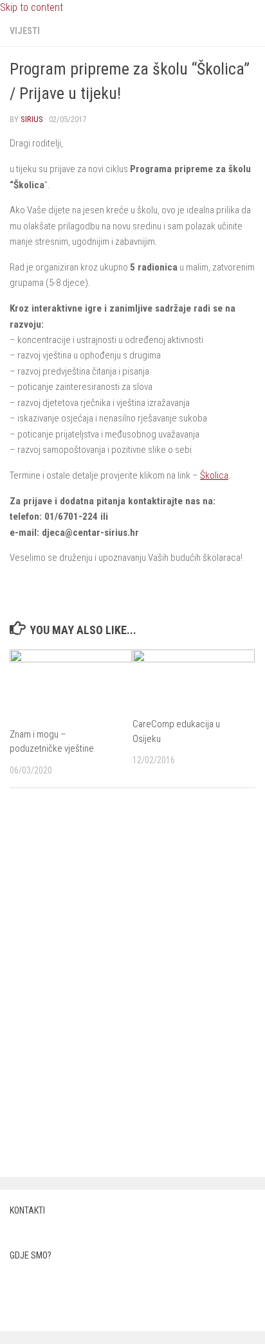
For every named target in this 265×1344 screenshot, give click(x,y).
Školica (214, 475)
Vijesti (25, 31)
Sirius (32, 119)
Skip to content (31, 7)
